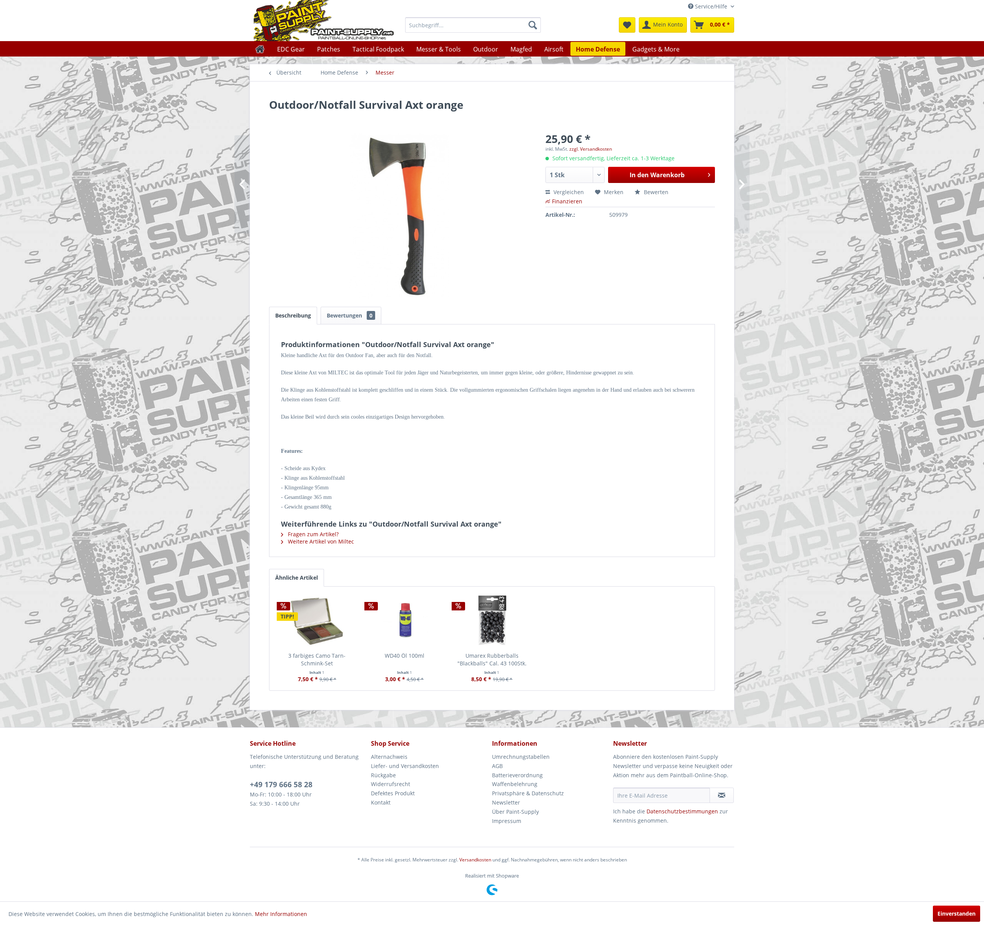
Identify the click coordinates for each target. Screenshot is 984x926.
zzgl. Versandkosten (590, 149)
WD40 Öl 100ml (404, 655)
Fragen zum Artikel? (312, 534)
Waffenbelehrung (514, 784)
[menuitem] (473, 25)
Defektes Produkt (393, 793)
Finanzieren (567, 201)
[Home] (260, 49)
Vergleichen (568, 192)
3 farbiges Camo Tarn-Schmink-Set (317, 659)
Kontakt (381, 802)
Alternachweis (389, 756)
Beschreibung (293, 315)
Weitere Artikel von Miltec (320, 541)
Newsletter (506, 802)
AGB (497, 766)
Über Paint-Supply (515, 811)
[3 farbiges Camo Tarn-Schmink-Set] (317, 621)
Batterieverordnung (517, 775)
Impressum (506, 821)
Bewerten (655, 192)
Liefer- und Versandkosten (405, 766)
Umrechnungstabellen (521, 756)
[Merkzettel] (627, 25)
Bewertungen (349, 315)
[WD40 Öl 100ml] (405, 621)
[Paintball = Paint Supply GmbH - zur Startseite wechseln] (324, 20)
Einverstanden (956, 913)
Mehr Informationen (281, 914)
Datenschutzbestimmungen (682, 811)
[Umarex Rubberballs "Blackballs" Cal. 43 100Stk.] (492, 621)
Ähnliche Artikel (296, 577)
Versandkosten (475, 859)
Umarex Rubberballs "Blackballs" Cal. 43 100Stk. (492, 659)
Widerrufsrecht (390, 784)
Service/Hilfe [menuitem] (711, 6)
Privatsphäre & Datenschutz (528, 793)
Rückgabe (383, 775)
